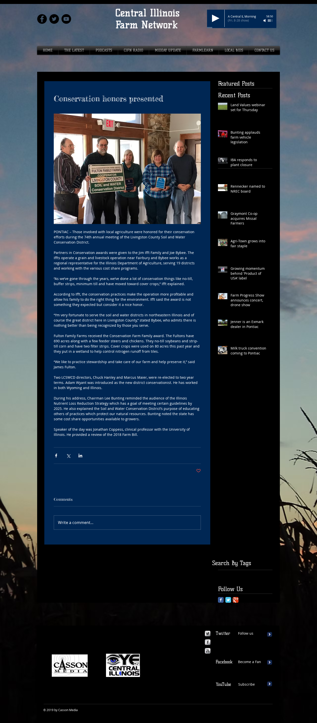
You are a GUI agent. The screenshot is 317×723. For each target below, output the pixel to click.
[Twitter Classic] (228, 600)
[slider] (270, 20)
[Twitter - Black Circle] (54, 19)
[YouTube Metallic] (208, 651)
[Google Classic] (235, 600)
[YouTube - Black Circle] (66, 19)
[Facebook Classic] (221, 600)
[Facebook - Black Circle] (42, 19)
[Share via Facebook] (56, 455)
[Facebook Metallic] (208, 642)
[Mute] (265, 20)
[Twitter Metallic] (208, 633)
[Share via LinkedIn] (80, 455)
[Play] (215, 18)
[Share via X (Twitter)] (68, 455)
